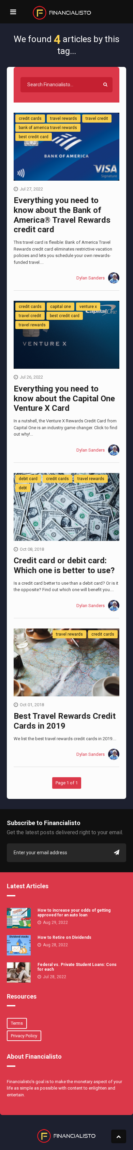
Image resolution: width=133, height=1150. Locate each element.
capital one (60, 306)
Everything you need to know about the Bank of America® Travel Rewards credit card (62, 215)
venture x (88, 306)
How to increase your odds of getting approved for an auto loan (74, 912)
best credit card (33, 136)
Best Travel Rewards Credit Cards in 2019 (65, 721)
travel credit (97, 118)
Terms (17, 1023)
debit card (28, 478)
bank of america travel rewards (48, 127)
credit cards (30, 118)
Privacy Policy (24, 1035)
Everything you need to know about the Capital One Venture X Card (64, 398)
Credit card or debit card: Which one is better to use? (64, 565)
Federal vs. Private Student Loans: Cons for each (77, 967)
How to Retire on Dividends (64, 937)
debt (23, 488)
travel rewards (63, 118)
